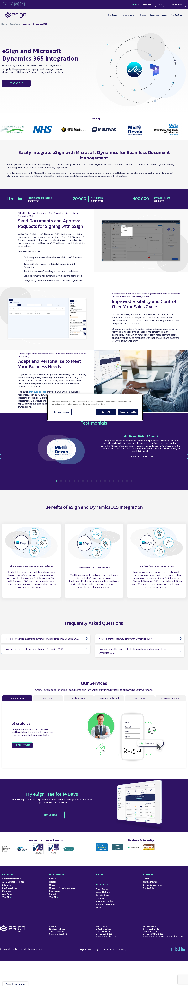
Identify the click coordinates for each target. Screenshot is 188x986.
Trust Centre (102, 889)
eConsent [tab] (140, 698)
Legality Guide (102, 895)
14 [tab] (113, 481)
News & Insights (150, 881)
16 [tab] (122, 481)
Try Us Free (50, 815)
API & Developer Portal (13, 881)
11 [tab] (100, 481)
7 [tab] (83, 481)
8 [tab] (87, 481)
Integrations (128, 14)
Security (100, 898)
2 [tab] (60, 481)
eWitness (6, 891)
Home (4, 23)
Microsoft (53, 884)
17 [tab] (127, 481)
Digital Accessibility (89, 949)
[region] (95, 407)
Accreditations (103, 892)
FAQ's (98, 907)
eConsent (6, 884)
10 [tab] (96, 481)
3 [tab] (65, 481)
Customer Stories (104, 901)
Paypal (52, 894)
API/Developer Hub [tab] (170, 698)
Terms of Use (109, 949)
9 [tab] (91, 481)
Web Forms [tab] (48, 698)
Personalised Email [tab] (109, 698)
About (165, 14)
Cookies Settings (61, 412)
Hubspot (53, 881)
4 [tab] (69, 481)
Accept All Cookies (128, 412)
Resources (154, 14)
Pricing (143, 14)
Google (52, 878)
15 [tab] (118, 481)
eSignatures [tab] (17, 698)
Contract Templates (105, 904)
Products (112, 14)
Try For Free (176, 4)
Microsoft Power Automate (62, 887)
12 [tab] (105, 481)
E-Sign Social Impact (152, 884)
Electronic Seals (9, 887)
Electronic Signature (11, 878)
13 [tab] (109, 481)
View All (6, 897)
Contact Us (176, 14)
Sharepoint (54, 891)
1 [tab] (56, 481)
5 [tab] (74, 481)
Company (148, 874)
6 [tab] (78, 481)
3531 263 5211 (145, 4)
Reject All (106, 412)
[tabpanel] (94, 451)
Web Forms (7, 894)
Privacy (122, 949)
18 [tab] (131, 481)
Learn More (22, 745)
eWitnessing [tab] (78, 698)
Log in (159, 4)
